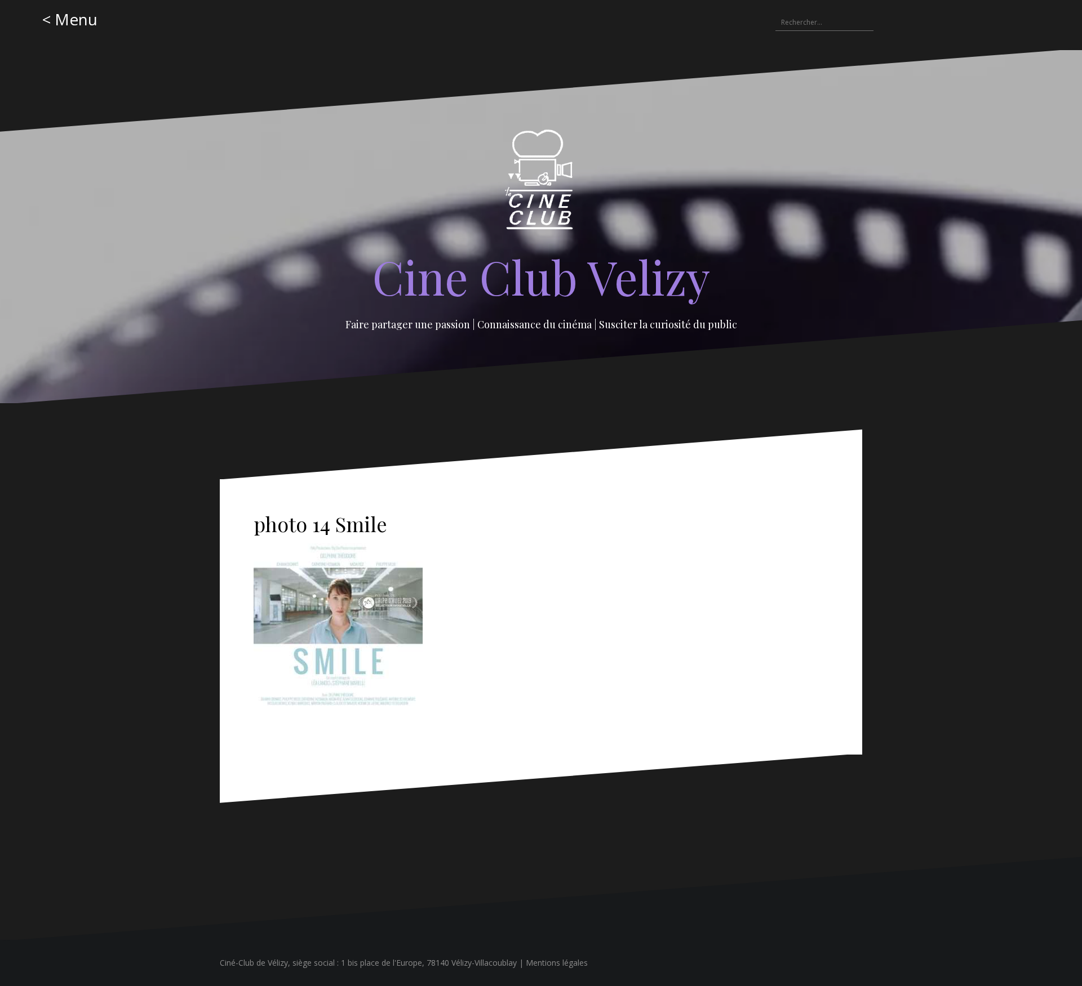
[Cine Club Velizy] (541, 183)
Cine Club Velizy (541, 276)
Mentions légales (557, 962)
